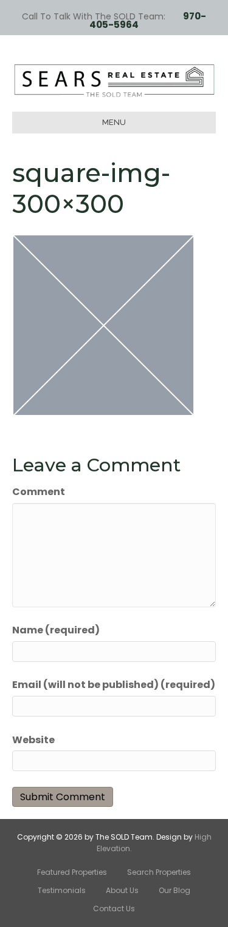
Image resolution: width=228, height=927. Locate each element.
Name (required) (56, 630)
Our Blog (174, 890)
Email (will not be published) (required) (113, 685)
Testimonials (62, 890)
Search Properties (159, 872)
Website (33, 740)
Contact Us (114, 908)
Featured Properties (72, 872)
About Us (122, 890)
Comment (38, 492)
